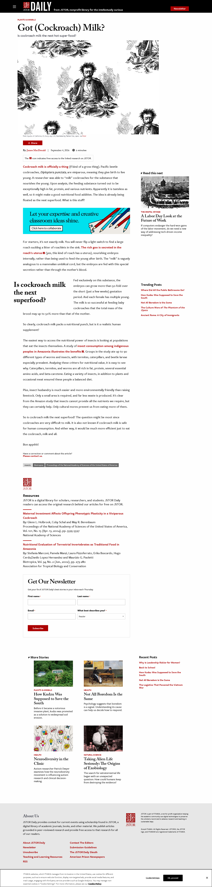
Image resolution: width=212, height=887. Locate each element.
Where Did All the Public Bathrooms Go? (162, 290)
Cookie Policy (94, 883)
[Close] (207, 877)
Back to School (147, 667)
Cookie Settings (153, 877)
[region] (106, 878)
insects (28, 465)
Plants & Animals (27, 19)
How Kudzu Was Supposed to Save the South (162, 296)
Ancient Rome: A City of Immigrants (160, 315)
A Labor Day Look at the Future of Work (161, 219)
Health (87, 690)
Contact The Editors (81, 843)
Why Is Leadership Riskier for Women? (159, 662)
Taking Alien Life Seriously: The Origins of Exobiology (102, 764)
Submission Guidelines (83, 847)
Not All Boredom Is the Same (156, 302)
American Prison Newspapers (87, 857)
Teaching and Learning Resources (42, 857)
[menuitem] (180, 8)
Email (31, 610)
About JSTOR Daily (34, 843)
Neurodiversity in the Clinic (51, 762)
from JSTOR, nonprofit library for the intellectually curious (88, 10)
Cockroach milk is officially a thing (45, 166)
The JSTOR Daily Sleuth (83, 852)
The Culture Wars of (163, 309)
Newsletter (180, 8)
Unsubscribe (30, 852)
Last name (83, 596)
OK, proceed (173, 877)
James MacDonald (36, 151)
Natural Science (92, 754)
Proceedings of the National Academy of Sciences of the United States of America (82, 465)
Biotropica (38, 465)
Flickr (84, 136)
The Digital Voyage (150, 211)
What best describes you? (91, 610)
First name (34, 596)
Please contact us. (33, 456)
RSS (25, 861)
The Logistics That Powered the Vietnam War (161, 686)
